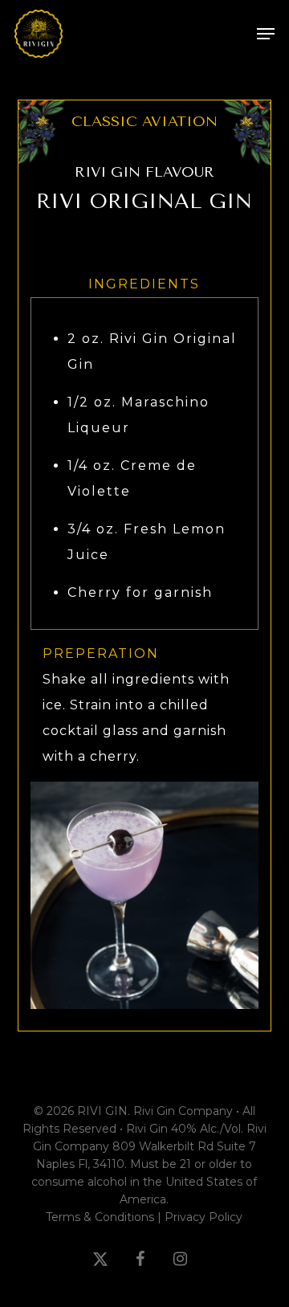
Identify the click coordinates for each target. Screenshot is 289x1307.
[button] (266, 34)
